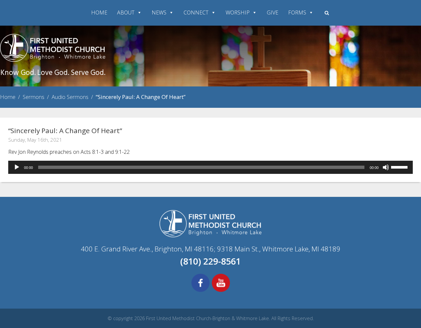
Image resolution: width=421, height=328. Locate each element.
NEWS (159, 12)
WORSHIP (238, 12)
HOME (99, 12)
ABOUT (126, 12)
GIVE (272, 12)
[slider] (400, 167)
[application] (210, 167)
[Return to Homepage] (52, 59)
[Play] (16, 167)
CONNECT (196, 12)
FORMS (297, 12)
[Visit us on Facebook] (200, 290)
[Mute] (386, 167)
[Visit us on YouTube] (220, 290)
